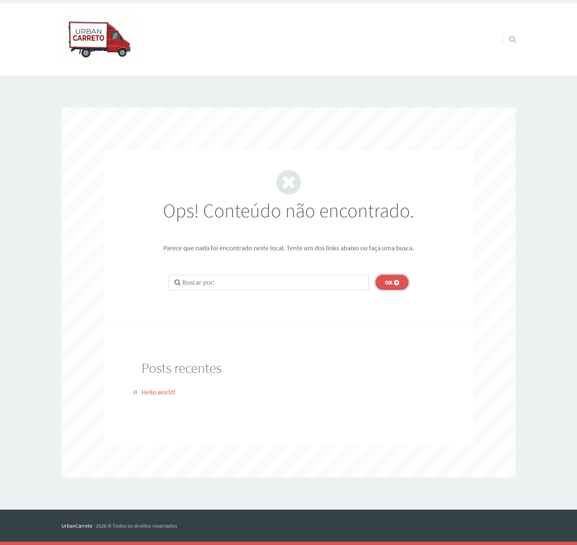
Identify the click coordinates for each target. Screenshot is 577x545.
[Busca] (506, 31)
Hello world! (159, 392)
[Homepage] (99, 39)
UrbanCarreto (76, 525)
